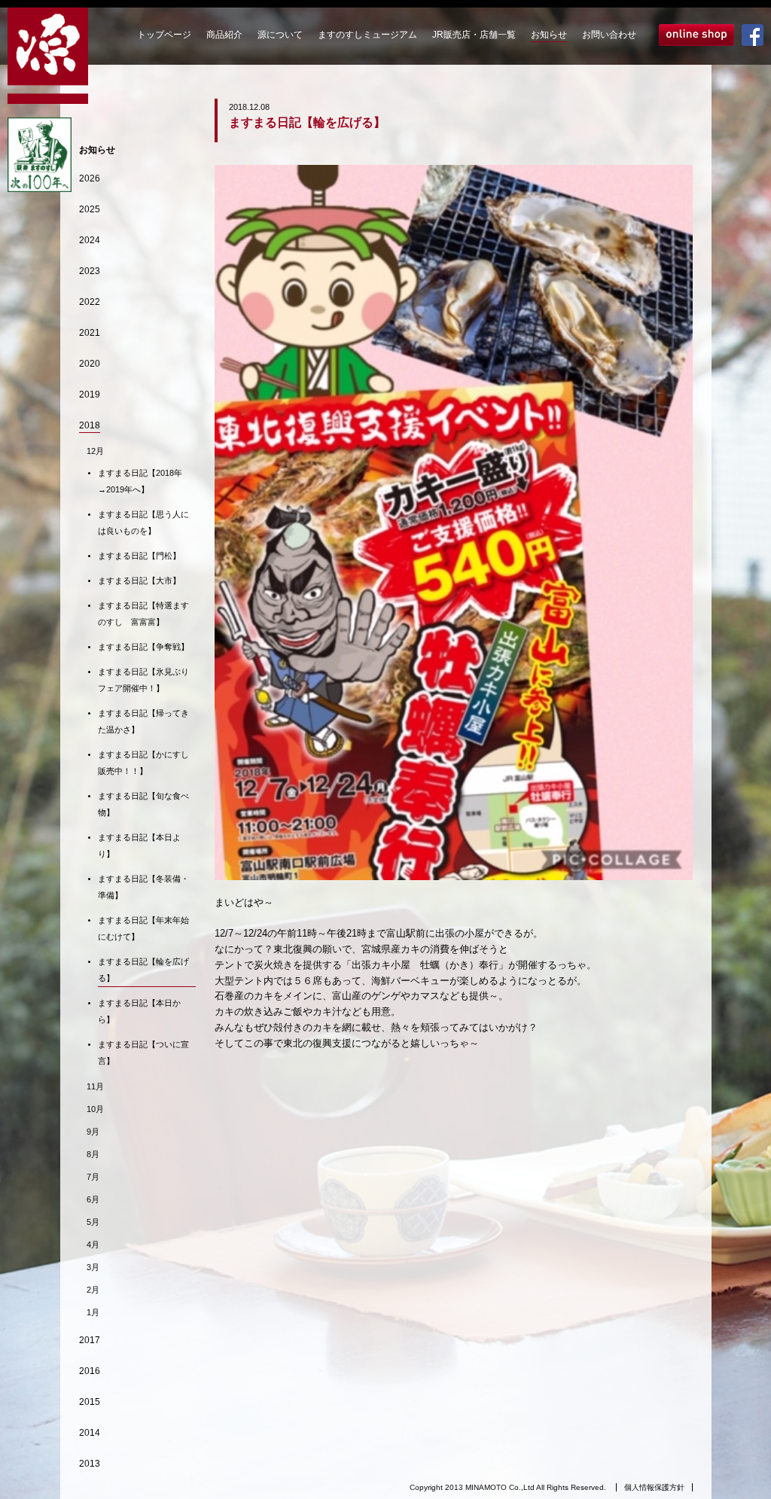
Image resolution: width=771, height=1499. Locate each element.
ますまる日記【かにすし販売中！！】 (143, 762)
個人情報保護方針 (654, 1487)
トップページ (164, 34)
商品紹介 (224, 34)
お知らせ (549, 34)
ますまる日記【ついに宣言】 (143, 1052)
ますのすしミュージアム (367, 34)
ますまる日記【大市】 (139, 580)
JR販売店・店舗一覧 (474, 34)
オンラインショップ (696, 35)
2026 (89, 178)
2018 (89, 425)
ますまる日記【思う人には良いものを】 (143, 522)
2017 (89, 1340)
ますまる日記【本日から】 (139, 1011)
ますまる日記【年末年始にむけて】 (143, 928)
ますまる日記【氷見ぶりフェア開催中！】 (143, 680)
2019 (89, 394)
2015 (89, 1402)
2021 (89, 333)
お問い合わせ (609, 34)
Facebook (752, 35)
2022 (89, 302)
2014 (89, 1432)
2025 (89, 209)
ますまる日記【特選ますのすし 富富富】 (143, 613)
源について (280, 34)
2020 (89, 363)
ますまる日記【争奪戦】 (143, 646)
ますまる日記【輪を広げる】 (143, 970)
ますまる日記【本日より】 (139, 845)
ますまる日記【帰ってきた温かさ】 (143, 721)
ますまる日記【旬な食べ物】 (143, 804)
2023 (89, 271)
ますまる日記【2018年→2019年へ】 (140, 481)
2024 (89, 240)
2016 (89, 1371)
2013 (89, 1463)
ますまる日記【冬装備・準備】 (143, 887)
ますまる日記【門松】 (139, 555)
